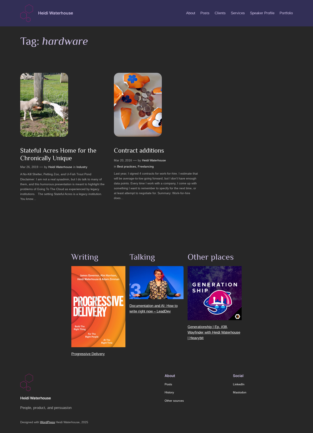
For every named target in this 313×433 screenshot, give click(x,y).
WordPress (47, 422)
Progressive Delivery (88, 354)
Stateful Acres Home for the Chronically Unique (58, 154)
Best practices (126, 166)
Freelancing (146, 166)
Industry (81, 167)
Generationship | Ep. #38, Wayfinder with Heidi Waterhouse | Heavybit (214, 332)
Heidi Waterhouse (55, 13)
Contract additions (139, 150)
